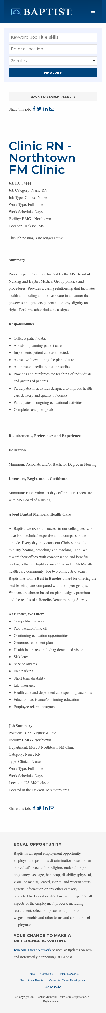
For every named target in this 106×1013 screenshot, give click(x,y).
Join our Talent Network (32, 949)
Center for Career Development (67, 980)
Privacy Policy (53, 986)
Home (31, 974)
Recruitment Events (31, 980)
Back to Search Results (53, 97)
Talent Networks (69, 974)
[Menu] (93, 11)
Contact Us (46, 974)
